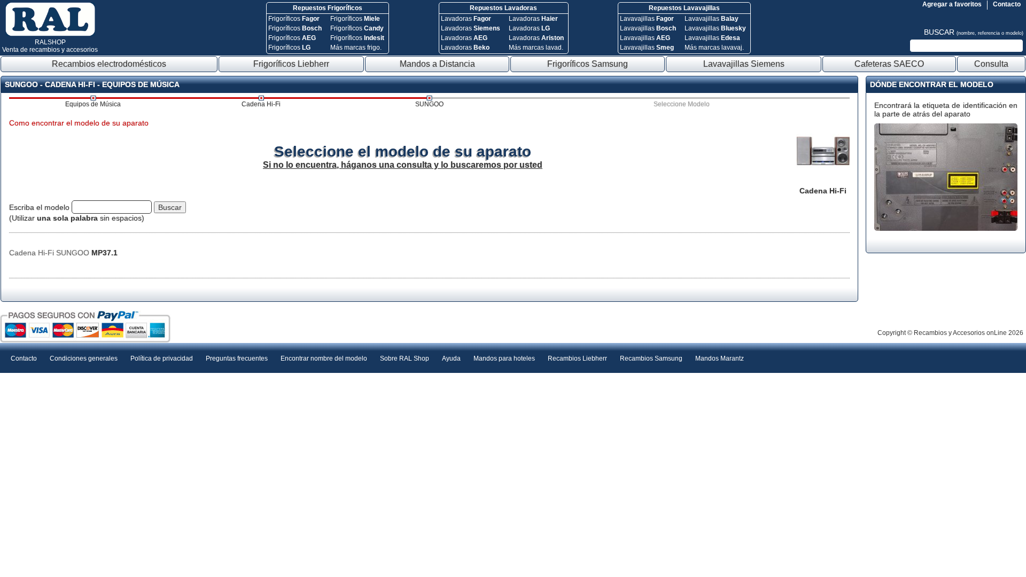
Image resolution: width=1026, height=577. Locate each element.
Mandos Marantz (719, 358)
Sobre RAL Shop (404, 358)
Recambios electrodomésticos (109, 63)
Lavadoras (466, 18)
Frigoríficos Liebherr (291, 63)
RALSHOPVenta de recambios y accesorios (50, 45)
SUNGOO (429, 104)
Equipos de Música (93, 104)
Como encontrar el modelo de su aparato (79, 123)
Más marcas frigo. (356, 47)
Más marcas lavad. (536, 47)
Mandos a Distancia (437, 63)
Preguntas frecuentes (237, 358)
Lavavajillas (647, 18)
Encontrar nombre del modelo (324, 358)
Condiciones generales (84, 358)
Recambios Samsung (651, 358)
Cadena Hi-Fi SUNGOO (63, 252)
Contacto (1007, 4)
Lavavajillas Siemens (743, 63)
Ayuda (451, 358)
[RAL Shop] (50, 34)
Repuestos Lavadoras (503, 8)
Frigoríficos (294, 18)
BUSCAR (973, 32)
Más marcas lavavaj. (714, 47)
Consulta (991, 63)
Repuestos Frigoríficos (327, 8)
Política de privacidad (161, 358)
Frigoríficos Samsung (587, 63)
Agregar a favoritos (952, 4)
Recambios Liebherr (577, 358)
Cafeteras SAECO (889, 63)
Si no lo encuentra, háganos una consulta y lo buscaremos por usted (402, 164)
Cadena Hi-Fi (261, 104)
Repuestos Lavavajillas (684, 8)
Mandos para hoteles (504, 358)
